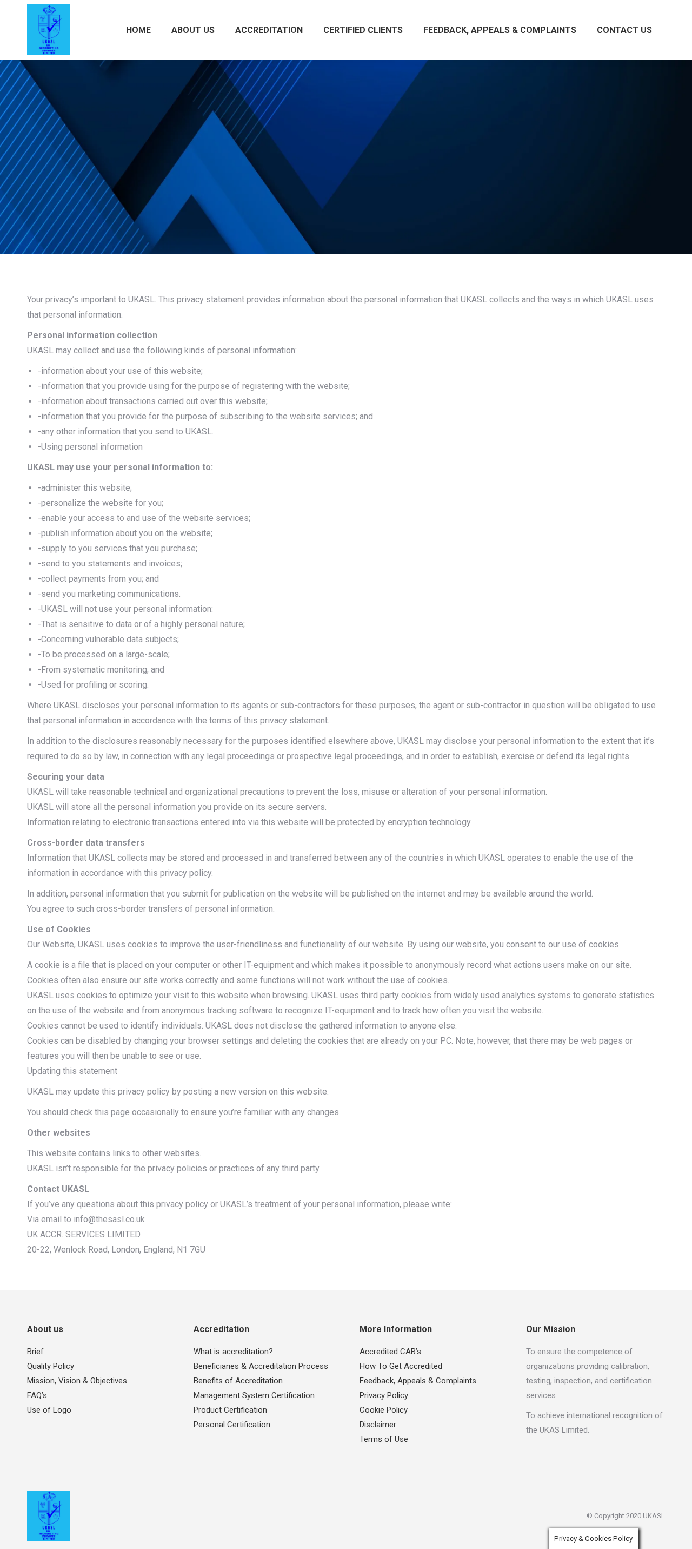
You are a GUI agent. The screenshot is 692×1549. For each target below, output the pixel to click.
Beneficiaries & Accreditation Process (261, 1366)
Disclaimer (378, 1424)
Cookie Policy (384, 1410)
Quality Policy (50, 1366)
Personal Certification (232, 1424)
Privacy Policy (384, 1395)
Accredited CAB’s (390, 1351)
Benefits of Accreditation (238, 1381)
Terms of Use (384, 1439)
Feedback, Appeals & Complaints (418, 1381)
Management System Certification (254, 1395)
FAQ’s (37, 1395)
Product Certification (230, 1410)
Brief (35, 1351)
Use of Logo (49, 1410)
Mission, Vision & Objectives (77, 1381)
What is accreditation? (233, 1351)
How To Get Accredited (401, 1366)
